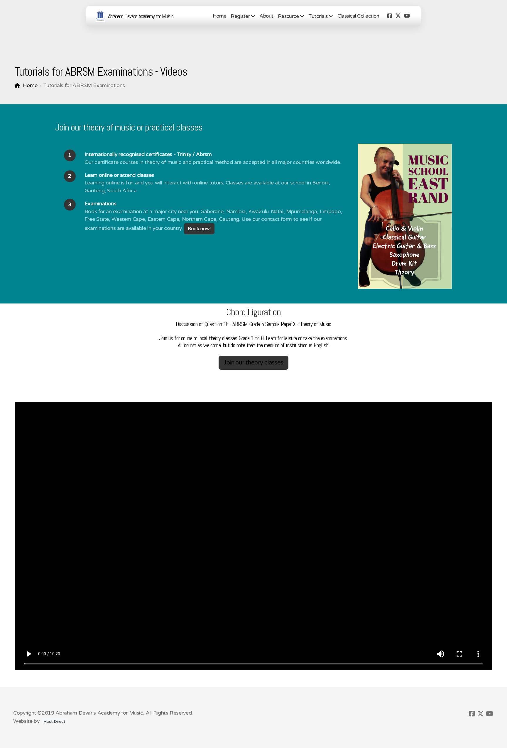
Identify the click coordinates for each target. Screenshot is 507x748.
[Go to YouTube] (407, 16)
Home (30, 85)
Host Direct (54, 721)
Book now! (199, 229)
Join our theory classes (253, 362)
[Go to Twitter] (398, 16)
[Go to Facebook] (389, 16)
